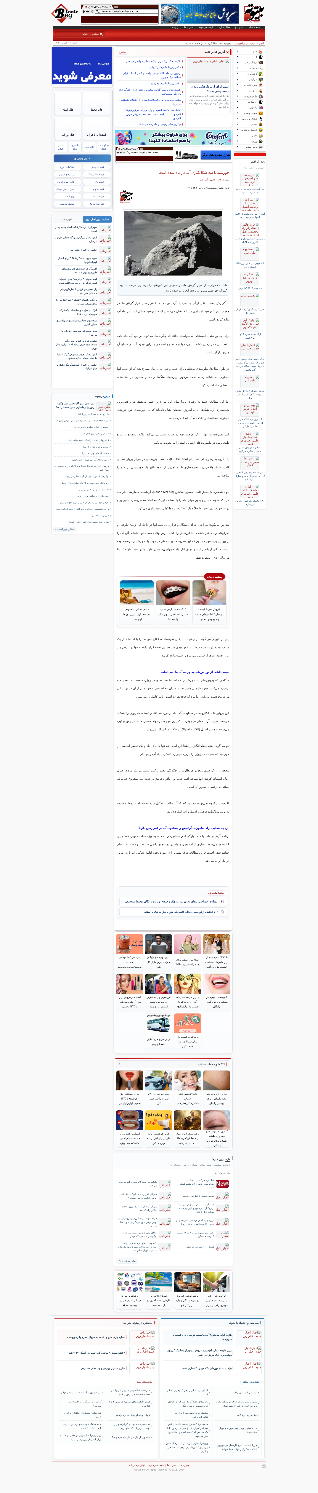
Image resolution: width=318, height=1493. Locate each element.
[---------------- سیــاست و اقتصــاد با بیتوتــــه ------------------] (244, 1323)
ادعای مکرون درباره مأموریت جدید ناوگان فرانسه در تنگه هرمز (140, 1234)
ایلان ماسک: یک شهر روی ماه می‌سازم (249, 502)
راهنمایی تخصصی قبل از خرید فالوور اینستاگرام (250, 240)
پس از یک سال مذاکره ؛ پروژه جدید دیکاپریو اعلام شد (139, 1208)
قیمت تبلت (98, 196)
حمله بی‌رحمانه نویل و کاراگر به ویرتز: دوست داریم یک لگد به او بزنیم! (132, 1426)
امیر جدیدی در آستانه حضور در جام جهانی (81, 1392)
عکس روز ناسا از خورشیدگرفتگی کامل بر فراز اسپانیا (76, 366)
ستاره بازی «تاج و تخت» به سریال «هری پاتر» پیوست (96, 1337)
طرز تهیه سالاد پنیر (100, 515)
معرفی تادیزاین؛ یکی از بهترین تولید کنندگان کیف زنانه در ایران (250, 394)
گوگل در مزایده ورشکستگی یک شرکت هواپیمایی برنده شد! (78, 312)
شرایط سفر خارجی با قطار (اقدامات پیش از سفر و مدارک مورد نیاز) (250, 476)
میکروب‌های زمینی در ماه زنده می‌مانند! (160, 124)
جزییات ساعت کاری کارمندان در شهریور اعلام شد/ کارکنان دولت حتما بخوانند (237, 1447)
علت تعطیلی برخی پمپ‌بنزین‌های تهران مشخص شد (237, 1430)
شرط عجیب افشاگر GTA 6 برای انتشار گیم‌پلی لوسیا (77, 260)
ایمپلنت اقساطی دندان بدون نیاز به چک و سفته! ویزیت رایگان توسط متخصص (171, 901)
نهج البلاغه (69, 196)
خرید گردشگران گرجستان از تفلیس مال (250, 311)
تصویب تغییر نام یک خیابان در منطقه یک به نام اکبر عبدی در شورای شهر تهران (236, 1403)
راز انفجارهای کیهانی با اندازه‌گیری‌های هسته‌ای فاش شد (78, 291)
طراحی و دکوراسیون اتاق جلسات (94, 433)
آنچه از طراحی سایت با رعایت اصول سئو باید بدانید (250, 215)
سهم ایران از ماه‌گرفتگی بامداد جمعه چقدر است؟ (76, 229)
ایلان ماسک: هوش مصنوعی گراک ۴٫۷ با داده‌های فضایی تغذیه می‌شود (77, 356)
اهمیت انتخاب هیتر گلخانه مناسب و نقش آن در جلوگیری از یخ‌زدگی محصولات (150, 91)
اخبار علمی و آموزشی (245, 43)
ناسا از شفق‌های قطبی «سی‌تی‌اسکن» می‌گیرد (250, 449)
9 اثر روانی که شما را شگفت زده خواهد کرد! (88, 440)
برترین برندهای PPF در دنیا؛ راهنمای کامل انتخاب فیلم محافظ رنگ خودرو (152, 75)
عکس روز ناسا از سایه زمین (166, 83)
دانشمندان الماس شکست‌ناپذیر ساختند (91, 427)
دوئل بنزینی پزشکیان (247, 1415)
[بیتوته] (65, 22)
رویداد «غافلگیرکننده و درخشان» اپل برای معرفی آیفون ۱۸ (82, 420)
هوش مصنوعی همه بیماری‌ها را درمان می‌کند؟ (78, 333)
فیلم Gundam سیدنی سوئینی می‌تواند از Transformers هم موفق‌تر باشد (130, 1392)
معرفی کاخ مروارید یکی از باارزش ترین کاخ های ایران (84, 502)
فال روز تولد (75, 147)
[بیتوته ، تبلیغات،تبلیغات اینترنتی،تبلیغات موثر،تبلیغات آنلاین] (120, 14)
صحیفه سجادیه (67, 203)
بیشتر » (122, 52)
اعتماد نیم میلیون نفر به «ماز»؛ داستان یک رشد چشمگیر (195, 1234)
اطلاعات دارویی (66, 167)
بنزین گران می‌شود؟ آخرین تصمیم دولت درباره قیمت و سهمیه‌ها (202, 1337)
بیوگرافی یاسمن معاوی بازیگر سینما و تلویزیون (87, 476)
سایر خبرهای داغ (128, 1261)
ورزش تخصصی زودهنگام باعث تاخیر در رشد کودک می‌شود (82, 509)
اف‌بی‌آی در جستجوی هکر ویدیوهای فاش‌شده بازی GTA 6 (79, 270)
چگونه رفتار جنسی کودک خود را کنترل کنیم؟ (89, 522)
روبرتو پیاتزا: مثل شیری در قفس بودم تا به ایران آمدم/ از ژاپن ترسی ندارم (80, 1437)
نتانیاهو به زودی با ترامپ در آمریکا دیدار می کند (138, 1184)
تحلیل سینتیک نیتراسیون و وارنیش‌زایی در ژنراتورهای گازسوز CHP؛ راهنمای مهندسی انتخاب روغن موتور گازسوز (152, 114)
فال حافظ (96, 109)
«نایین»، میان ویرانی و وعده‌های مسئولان (103, 1368)
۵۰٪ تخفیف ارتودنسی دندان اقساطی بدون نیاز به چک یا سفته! (180, 911)
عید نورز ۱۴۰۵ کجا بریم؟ (250, 288)
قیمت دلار (99, 181)
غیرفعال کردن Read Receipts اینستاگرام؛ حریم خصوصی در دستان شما (81, 468)
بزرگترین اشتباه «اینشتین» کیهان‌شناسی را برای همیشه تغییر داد (76, 301)
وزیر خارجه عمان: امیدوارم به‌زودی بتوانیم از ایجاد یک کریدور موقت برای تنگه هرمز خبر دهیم (199, 1352)
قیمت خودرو (98, 167)
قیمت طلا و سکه (95, 174)
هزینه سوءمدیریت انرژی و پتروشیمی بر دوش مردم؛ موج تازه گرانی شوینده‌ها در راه (138, 1222)
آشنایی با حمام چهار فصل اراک (95, 453)
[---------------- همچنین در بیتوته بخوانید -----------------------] (137, 1323)
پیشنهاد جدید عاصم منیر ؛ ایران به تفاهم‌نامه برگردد (191, 1415)
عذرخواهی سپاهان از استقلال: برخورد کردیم (82, 1415)
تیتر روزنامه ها (97, 203)
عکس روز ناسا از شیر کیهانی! (165, 67)
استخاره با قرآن (96, 134)
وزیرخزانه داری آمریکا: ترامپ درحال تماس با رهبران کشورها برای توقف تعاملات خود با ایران (187, 1447)
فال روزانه (68, 134)
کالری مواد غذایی (65, 181)
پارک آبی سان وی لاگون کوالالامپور (250, 336)
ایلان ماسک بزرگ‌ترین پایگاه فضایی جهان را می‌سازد (153, 61)
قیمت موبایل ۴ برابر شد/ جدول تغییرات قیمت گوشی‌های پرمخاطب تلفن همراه (78, 281)
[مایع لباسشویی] (173, 137)
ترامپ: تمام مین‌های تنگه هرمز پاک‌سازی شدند (207, 1368)
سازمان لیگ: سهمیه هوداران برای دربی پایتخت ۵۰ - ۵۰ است (82, 1426)
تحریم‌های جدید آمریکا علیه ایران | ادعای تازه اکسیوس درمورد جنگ (188, 1403)
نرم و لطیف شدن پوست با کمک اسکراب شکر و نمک (85, 483)
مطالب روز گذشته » (64, 529)
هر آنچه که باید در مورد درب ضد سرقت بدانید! (250, 191)
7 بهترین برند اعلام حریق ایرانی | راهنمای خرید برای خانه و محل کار (250, 423)
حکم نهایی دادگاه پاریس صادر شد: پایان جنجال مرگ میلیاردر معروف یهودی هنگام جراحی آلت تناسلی (249, 364)
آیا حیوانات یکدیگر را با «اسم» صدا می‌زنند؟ (84, 1403)
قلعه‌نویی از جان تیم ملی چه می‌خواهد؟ (131, 1437)
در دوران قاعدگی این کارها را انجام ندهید (90, 460)
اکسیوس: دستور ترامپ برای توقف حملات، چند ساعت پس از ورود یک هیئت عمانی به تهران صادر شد (137, 1247)
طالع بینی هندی (103, 147)
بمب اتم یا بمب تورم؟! (246, 1392)
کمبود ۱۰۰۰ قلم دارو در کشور (199, 1246)
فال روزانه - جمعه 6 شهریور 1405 (93, 414)
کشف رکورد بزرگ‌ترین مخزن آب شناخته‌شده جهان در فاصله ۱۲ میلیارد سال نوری (76, 344)
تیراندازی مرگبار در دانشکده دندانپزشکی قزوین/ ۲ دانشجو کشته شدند (197, 1184)
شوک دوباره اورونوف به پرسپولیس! (133, 1415)
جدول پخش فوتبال (65, 189)
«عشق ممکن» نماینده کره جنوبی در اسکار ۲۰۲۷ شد (97, 1352)
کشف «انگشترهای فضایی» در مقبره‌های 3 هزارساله (129, 1403)
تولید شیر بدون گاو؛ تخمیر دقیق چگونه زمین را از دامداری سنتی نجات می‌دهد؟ (75, 405)
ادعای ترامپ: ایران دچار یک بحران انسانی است (187, 1392)
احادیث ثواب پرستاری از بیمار (95, 447)
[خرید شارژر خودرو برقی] (203, 154)
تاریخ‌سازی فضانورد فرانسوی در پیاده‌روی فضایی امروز (76, 322)
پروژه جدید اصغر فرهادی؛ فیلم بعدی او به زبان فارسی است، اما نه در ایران (195, 1222)
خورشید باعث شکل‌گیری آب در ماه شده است (194, 172)
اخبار (261, 43)
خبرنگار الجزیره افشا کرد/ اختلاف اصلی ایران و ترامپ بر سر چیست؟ (138, 1196)
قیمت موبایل (98, 189)
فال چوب (89, 147)
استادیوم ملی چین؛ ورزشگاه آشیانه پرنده (250, 265)
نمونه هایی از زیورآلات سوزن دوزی (93, 496)
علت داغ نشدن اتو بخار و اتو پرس (94, 489)
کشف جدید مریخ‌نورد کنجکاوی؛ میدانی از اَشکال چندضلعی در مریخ (150, 101)
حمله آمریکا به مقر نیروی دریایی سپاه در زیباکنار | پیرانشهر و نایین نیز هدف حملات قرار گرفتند (196, 1208)
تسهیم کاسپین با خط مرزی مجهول (197, 1196)
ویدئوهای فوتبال (66, 174)
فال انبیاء (68, 109)
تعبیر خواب (61, 147)
